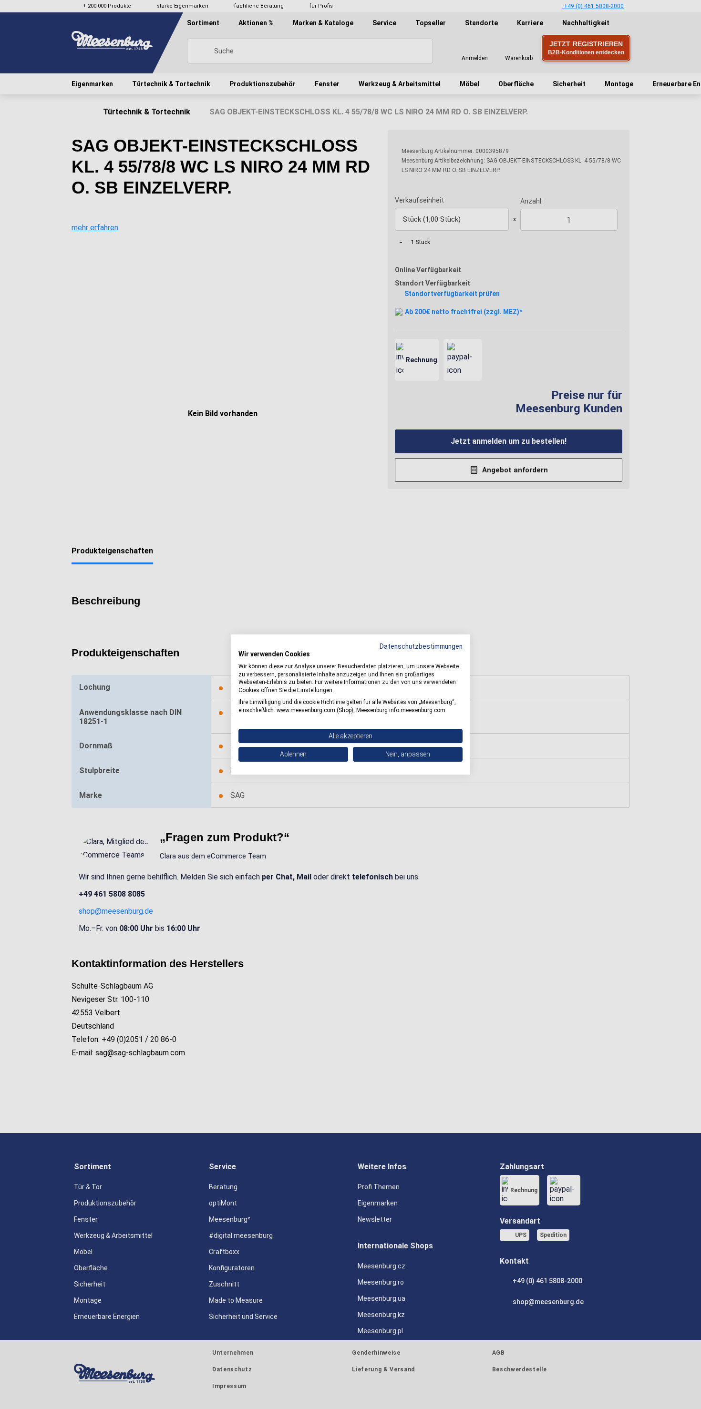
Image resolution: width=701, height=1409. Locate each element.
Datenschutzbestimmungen (421, 646)
